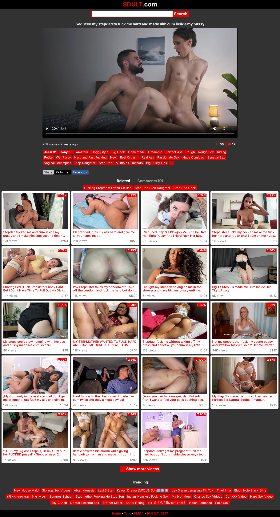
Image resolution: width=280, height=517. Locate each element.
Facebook (80, 172)
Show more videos (142, 469)
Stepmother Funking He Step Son (100, 496)
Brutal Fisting (135, 503)
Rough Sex (206, 152)
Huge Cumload (193, 157)
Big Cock (118, 152)
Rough (190, 152)
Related (123, 180)
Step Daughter (84, 163)
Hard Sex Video (261, 496)
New (113, 157)
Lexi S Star (106, 490)
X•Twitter (63, 172)
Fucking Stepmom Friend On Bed (107, 188)
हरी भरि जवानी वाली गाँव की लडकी (26, 496)
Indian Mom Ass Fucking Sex (147, 496)
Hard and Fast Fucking (90, 157)
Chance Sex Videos (208, 496)
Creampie (155, 152)
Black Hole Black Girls (250, 490)
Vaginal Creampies (57, 163)
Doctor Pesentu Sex (84, 503)
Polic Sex (222, 503)
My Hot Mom (181, 496)
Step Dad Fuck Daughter (152, 188)
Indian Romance (200, 503)
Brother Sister (112, 503)
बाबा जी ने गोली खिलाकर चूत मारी (167, 503)
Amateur (82, 152)
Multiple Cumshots (129, 163)
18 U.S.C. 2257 (157, 513)
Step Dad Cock (185, 188)
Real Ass (148, 157)
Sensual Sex (216, 157)
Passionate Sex (168, 157)
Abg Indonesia (84, 490)
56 (222, 144)
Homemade (136, 152)
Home (116, 513)
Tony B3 (66, 152)
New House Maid (26, 490)
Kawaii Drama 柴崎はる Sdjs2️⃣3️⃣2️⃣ (142, 490)
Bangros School (61, 496)
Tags (127, 513)
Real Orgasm (129, 157)
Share (48, 172)
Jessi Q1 (50, 152)
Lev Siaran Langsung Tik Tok (192, 490)
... (171, 163)
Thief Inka (224, 490)
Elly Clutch (59, 503)
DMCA (139, 513)
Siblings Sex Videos (56, 490)
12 (233, 144)
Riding (221, 152)
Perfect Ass (174, 152)
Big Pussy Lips (156, 163)
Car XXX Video (236, 496)
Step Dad (105, 163)
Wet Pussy (63, 157)
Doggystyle (100, 152)
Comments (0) (150, 180)
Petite (48, 157)
